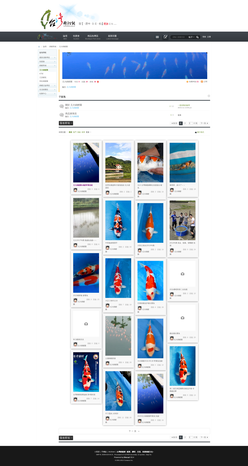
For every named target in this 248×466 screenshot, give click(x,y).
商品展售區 (71, 113)
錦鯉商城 (52, 47)
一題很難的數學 (184, 105)
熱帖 (79, 132)
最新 (70, 132)
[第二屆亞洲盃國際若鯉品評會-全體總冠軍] (182, 366)
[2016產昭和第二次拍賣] (182, 274)
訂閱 (205, 82)
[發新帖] (66, 123)
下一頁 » (134, 431)
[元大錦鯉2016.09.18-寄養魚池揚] (150, 338)
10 (195, 293)
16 (163, 192)
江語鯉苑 (42, 77)
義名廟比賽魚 (175, 333)
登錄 (204, 37)
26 (130, 418)
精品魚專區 (92, 37)
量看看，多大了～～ (177, 185)
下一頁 (203, 123)
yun (190, 107)
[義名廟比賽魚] (182, 318)
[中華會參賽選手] (118, 220)
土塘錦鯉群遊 (110, 358)
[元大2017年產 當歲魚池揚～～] (86, 218)
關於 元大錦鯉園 (73, 105)
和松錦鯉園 (43, 81)
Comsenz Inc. (128, 460)
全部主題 (62, 132)
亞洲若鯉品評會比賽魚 (146, 303)
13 (195, 395)
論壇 (65, 37)
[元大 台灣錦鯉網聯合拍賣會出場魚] (150, 162)
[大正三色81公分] (118, 278)
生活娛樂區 (43, 89)
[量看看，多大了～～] (182, 162)
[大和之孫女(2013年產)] (150, 223)
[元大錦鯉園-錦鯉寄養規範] (86, 162)
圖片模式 (200, 132)
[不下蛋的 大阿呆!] (118, 391)
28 (163, 307)
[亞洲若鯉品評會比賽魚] (150, 281)
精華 (83, 132)
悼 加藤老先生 (78, 339)
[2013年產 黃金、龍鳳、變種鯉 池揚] (182, 220)
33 (130, 247)
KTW (41, 74)
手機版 (104, 452)
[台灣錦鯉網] (47, 42)
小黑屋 (97, 452)
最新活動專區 (44, 57)
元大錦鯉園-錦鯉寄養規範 (83, 185)
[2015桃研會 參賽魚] (86, 273)
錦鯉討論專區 (44, 85)
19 (195, 189)
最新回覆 (112, 37)
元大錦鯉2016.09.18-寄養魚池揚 (149, 361)
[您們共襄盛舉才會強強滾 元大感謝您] (118, 162)
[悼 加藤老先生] (86, 324)
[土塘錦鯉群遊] (118, 336)
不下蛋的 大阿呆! (111, 414)
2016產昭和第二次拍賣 (178, 289)
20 (195, 337)
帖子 (191, 37)
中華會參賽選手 (111, 243)
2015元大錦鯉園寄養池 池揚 (148, 416)
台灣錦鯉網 (39, 47)
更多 (87, 132)
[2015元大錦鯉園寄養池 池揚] (150, 393)
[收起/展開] (209, 96)
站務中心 (42, 94)
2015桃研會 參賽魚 (80, 295)
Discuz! (127, 457)
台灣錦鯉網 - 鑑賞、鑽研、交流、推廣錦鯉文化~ (135, 452)
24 (195, 250)
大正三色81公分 (111, 301)
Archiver (111, 452)
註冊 (209, 37)
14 (98, 399)
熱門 (74, 132)
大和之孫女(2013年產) (146, 245)
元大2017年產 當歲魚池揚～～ (85, 240)
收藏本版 (194, 82)
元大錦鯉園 (63, 47)
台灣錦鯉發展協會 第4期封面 (84, 395)
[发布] (165, 37)
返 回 (175, 123)
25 (98, 300)
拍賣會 (76, 37)
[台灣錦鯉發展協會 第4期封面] (86, 372)
